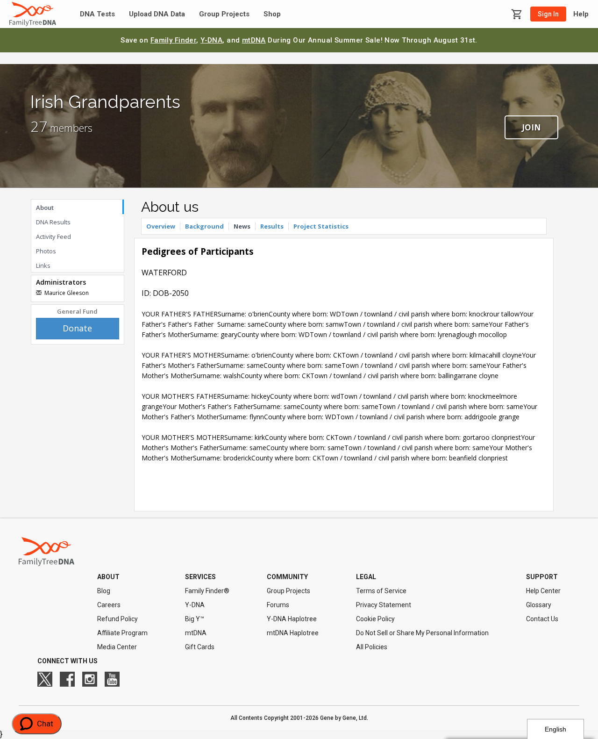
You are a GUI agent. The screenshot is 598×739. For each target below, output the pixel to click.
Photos (46, 251)
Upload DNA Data (157, 14)
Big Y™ (194, 619)
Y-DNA (211, 40)
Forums (278, 605)
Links (43, 265)
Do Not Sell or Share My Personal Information (422, 633)
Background (204, 226)
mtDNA (254, 40)
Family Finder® (207, 591)
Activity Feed (53, 236)
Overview (160, 226)
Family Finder (173, 40)
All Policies (371, 647)
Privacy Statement (383, 605)
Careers (109, 605)
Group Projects (224, 14)
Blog (103, 591)
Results (272, 226)
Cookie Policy (375, 619)
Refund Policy (117, 619)
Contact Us (542, 619)
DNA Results (53, 222)
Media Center (117, 647)
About (45, 207)
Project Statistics (321, 226)
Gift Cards (199, 647)
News (242, 226)
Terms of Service (381, 591)
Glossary (538, 605)
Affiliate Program (122, 633)
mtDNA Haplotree (293, 633)
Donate (77, 328)
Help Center (543, 591)
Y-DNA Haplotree (292, 619)
